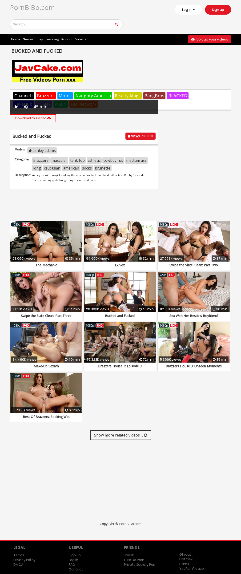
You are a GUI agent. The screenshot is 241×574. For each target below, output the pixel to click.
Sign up (218, 9)
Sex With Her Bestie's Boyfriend (193, 315)
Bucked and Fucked (120, 315)
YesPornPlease (191, 568)
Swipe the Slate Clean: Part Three (46, 315)
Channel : (23, 95)
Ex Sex (120, 265)
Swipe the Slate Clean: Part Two (193, 265)
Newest (29, 39)
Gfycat (185, 554)
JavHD (129, 555)
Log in (73, 560)
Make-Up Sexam (46, 366)
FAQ (72, 564)
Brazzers (46, 95)
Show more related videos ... (119, 435)
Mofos (65, 95)
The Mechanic (46, 265)
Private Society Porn (140, 564)
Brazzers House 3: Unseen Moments (194, 366)
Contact (76, 569)
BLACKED (177, 95)
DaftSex (186, 559)
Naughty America (93, 95)
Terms (18, 555)
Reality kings (128, 95)
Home (15, 39)
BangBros (154, 95)
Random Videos (73, 39)
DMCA (18, 564)
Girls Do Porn (134, 560)
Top (40, 39)
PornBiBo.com (32, 7)
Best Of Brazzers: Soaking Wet (46, 416)
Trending (52, 39)
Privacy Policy (24, 560)
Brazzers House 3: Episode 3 (120, 366)
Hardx (184, 564)
